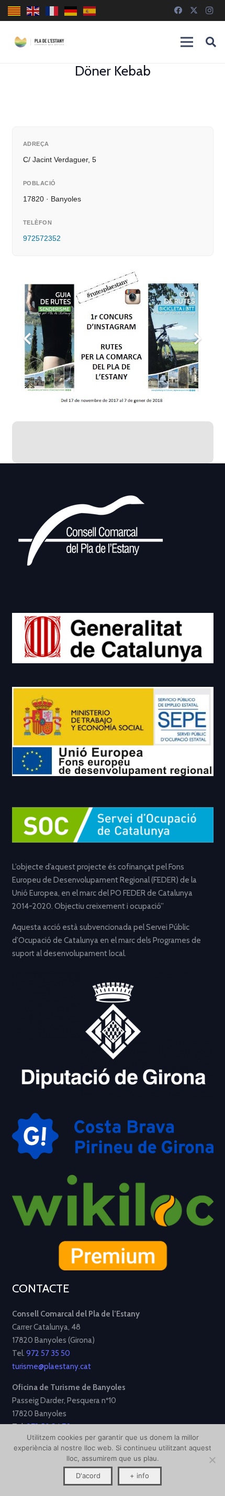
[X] (193, 10)
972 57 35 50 (48, 1353)
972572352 (42, 238)
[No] (212, 1460)
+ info (139, 1475)
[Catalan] (14, 11)
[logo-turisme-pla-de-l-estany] (39, 42)
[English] (33, 11)
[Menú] (186, 42)
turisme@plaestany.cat (51, 1366)
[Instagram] (209, 10)
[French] (52, 11)
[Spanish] (90, 11)
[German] (71, 11)
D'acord (88, 1475)
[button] (210, 42)
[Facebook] (178, 10)
